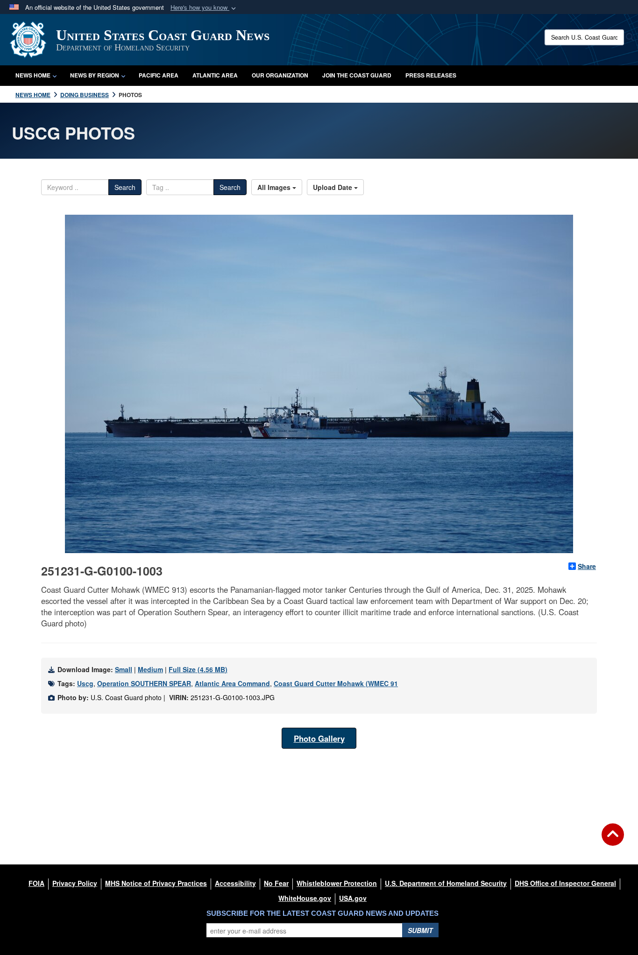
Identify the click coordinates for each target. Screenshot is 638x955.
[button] (204, 8)
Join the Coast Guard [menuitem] (356, 75)
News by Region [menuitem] (94, 75)
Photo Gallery (319, 738)
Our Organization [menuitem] (280, 75)
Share (587, 566)
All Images (274, 187)
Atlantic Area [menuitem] (215, 75)
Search (124, 187)
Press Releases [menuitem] (430, 75)
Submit (420, 930)
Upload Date (333, 187)
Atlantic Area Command (232, 683)
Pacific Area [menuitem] (158, 75)
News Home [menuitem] (32, 75)
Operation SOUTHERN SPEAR (144, 683)
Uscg (85, 683)
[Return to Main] (613, 840)
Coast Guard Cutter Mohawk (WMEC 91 (336, 683)
